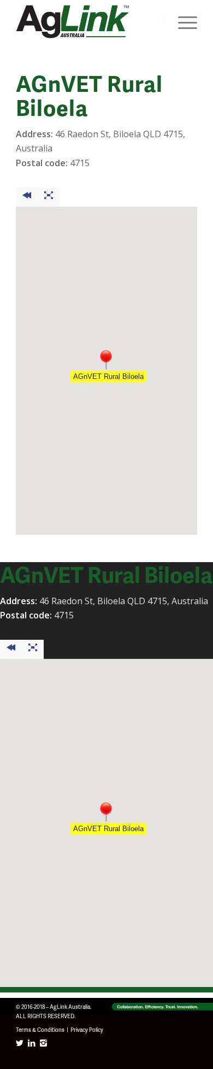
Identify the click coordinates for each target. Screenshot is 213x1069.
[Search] (156, 22)
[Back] (27, 197)
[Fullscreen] (49, 197)
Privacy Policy (86, 1029)
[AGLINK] (88, 22)
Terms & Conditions (40, 1029)
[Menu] (182, 22)
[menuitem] (156, 22)
